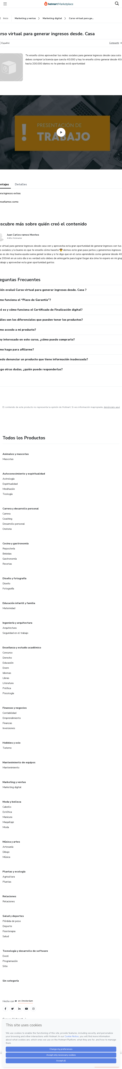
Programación (10, 961)
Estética (7, 812)
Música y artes (11, 842)
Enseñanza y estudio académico (22, 647)
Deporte (7, 926)
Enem (6, 668)
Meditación (9, 489)
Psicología (8, 693)
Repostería (9, 548)
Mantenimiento (11, 767)
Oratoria (7, 529)
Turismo (7, 748)
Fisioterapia (9, 931)
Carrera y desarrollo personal (21, 508)
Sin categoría (11, 981)
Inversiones (9, 728)
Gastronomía (10, 559)
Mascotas (8, 459)
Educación (8, 663)
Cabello (7, 807)
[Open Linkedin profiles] (19, 1009)
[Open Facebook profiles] (5, 1009)
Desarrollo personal (14, 524)
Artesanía (8, 847)
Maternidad (9, 608)
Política (7, 688)
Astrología (8, 479)
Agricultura (9, 876)
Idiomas (7, 673)
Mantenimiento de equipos (19, 762)
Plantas (7, 882)
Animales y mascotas (16, 454)
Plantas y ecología (14, 871)
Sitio (5, 966)
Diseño (6, 583)
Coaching (7, 519)
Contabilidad (9, 713)
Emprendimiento (12, 718)
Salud (6, 936)
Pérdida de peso (12, 921)
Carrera (6, 513)
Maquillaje (8, 822)
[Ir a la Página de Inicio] (60, 3)
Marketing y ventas (14, 782)
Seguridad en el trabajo (15, 633)
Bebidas (7, 553)
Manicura (7, 817)
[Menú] (5, 3)
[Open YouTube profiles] (26, 1009)
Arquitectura (10, 628)
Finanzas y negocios (15, 708)
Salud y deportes (13, 916)
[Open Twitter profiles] (12, 1009)
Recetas (7, 564)
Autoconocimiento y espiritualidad (24, 473)
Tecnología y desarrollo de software (25, 951)
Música (6, 857)
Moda (6, 827)
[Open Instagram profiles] (33, 1009)
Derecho (7, 658)
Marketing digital (12, 787)
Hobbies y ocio (11, 743)
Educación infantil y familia (19, 603)
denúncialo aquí (112, 407)
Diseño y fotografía (14, 578)
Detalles (21, 184)
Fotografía (8, 588)
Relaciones (9, 896)
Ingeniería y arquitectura (17, 623)
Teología (8, 494)
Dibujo (6, 852)
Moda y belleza (12, 802)
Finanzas (7, 723)
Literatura (8, 683)
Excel (6, 956)
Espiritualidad (10, 484)
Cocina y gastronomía (16, 543)
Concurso (8, 652)
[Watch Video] (61, 132)
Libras (6, 678)
